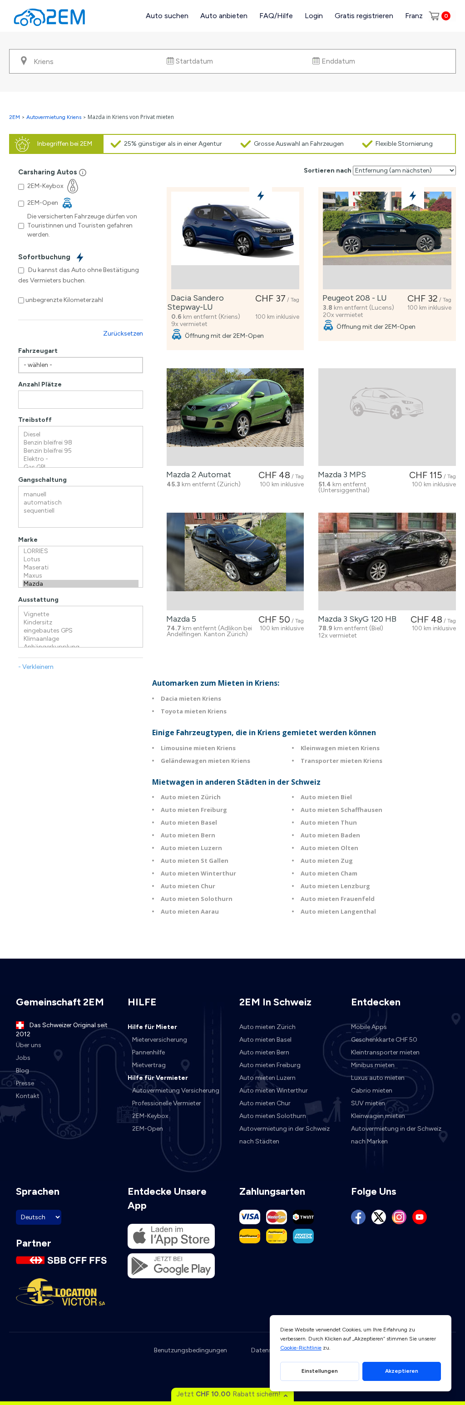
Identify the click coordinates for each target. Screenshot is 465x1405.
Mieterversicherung (159, 1040)
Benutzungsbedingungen (190, 1350)
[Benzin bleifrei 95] (81, 451)
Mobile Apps (369, 1027)
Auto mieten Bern (188, 835)
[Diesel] (81, 434)
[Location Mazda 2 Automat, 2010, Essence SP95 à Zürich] (235, 417)
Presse (25, 1083)
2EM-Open (147, 1129)
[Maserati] (81, 568)
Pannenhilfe (148, 1052)
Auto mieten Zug (327, 860)
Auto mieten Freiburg (194, 810)
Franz (414, 15)
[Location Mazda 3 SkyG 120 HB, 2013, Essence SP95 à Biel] (387, 561)
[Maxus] (81, 576)
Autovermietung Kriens (53, 117)
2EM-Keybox (150, 1116)
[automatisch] (81, 503)
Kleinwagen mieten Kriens (340, 748)
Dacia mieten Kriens (191, 698)
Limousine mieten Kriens (198, 748)
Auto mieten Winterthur (198, 873)
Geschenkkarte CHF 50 (384, 1040)
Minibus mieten (373, 1065)
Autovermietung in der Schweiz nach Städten (284, 1135)
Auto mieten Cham (329, 873)
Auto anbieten (223, 15)
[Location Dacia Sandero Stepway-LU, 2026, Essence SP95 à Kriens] (235, 240)
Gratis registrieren (364, 15)
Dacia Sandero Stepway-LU (195, 302)
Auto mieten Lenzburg (335, 886)
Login (314, 15)
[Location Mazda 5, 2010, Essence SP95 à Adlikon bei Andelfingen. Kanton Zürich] (235, 561)
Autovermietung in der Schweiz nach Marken (396, 1135)
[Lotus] (81, 559)
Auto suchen (167, 15)
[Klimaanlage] (81, 639)
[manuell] (81, 494)
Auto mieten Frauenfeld (338, 899)
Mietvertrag (149, 1065)
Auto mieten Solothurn (196, 899)
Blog (22, 1070)
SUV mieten (368, 1103)
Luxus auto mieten (378, 1078)
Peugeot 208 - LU (353, 298)
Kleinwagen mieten (378, 1116)
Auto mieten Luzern (191, 848)
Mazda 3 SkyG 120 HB (355, 619)
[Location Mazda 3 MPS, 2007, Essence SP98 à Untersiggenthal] (387, 417)
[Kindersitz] (81, 622)
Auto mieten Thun (329, 822)
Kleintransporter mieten (385, 1052)
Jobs (23, 1058)
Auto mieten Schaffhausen (341, 810)
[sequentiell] (81, 511)
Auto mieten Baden (330, 835)
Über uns (28, 1045)
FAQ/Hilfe (276, 15)
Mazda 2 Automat (197, 475)
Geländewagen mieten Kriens (205, 761)
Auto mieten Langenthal (338, 911)
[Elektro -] (81, 459)
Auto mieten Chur (188, 886)
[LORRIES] (81, 551)
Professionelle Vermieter (166, 1103)
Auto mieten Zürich (191, 797)
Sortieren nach (327, 170)
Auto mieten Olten (329, 848)
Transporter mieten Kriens (341, 761)
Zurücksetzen (123, 333)
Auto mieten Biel (326, 797)
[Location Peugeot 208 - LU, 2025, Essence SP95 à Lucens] (387, 240)
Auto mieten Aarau (190, 911)
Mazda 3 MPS (340, 475)
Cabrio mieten (371, 1090)
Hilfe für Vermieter (158, 1078)
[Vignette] (81, 614)
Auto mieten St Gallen (194, 860)
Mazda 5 (179, 619)
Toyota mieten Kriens (194, 711)
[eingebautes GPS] (81, 631)
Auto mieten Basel (189, 822)
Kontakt (28, 1096)
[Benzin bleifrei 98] (81, 443)
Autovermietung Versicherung (175, 1090)
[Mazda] (81, 584)
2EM (14, 117)
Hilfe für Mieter (152, 1027)
